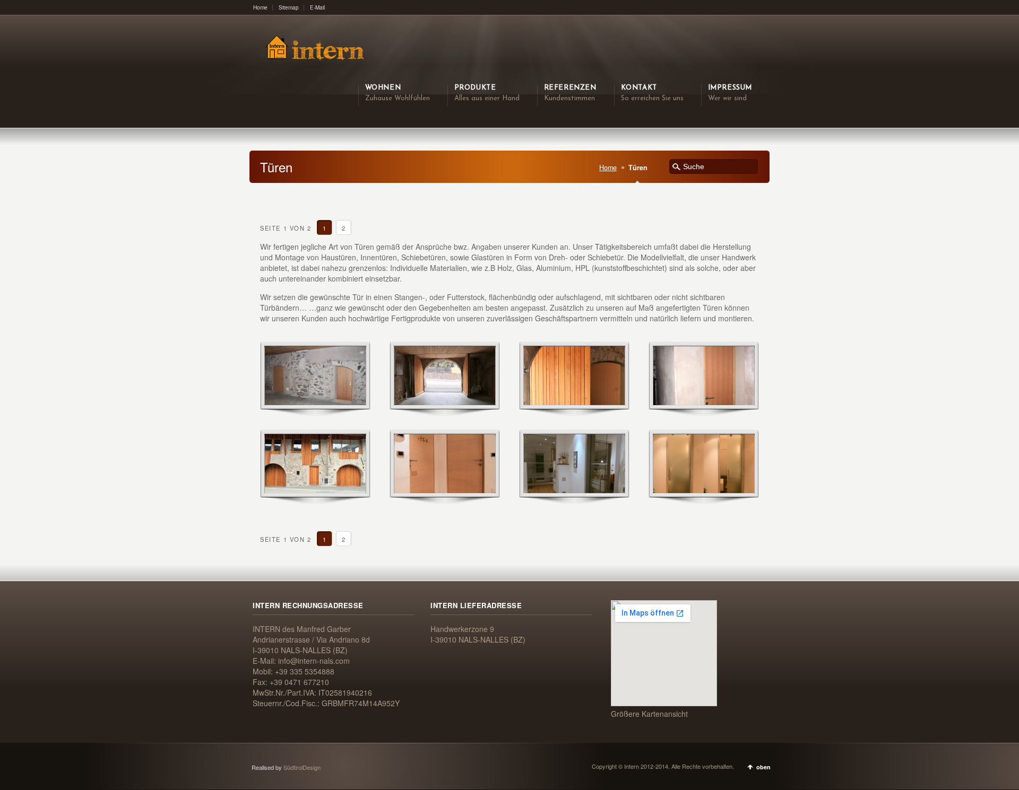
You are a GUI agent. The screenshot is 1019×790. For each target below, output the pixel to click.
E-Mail (317, 7)
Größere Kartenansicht (649, 713)
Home (260, 7)
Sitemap (289, 7)
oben (763, 767)
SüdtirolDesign (302, 767)
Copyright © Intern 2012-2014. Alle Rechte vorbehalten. (663, 766)
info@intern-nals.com (314, 660)
